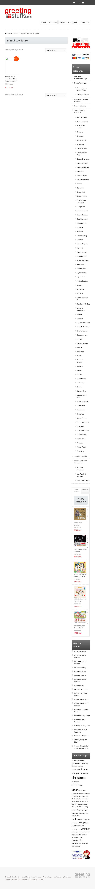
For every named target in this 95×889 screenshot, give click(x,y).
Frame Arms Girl (82, 211)
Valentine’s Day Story (82, 715)
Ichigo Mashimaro (83, 260)
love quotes (76, 825)
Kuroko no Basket (83, 304)
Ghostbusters (82, 223)
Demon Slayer (82, 175)
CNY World (80, 807)
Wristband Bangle (83, 480)
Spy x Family (81, 410)
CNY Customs (75, 801)
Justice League (82, 281)
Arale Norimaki (82, 117)
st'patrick (77, 834)
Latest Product (76, 490)
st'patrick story (79, 837)
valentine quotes (83, 843)
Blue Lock (80, 144)
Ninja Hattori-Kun (83, 327)
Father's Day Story (83, 813)
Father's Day (75, 813)
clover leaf (85, 799)
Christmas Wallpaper (81, 736)
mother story (83, 832)
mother (86, 828)
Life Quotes (83, 822)
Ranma (79, 356)
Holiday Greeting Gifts (82, 726)
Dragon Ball (81, 192)
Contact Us (84, 22)
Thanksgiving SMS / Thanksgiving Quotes (82, 747)
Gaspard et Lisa (82, 215)
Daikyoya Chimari (83, 167)
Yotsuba (80, 443)
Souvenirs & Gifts (80, 456)
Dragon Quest (82, 196)
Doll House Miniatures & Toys (80, 77)
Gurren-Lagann (82, 244)
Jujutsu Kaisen (82, 277)
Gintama (80, 227)
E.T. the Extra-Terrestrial (81, 201)
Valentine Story (76, 846)
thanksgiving (77, 840)
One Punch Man (82, 331)
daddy (86, 806)
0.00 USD (85, 7)
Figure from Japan (80, 83)
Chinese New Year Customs (80, 731)
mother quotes (75, 832)
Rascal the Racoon (80, 361)
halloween (77, 819)
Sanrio (79, 387)
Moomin (80, 318)
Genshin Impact (82, 219)
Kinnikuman (81, 289)
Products (53, 22)
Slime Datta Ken (82, 401)
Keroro (79, 285)
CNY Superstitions (80, 804)
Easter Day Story (80, 671)
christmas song (76, 796)
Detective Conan (83, 179)
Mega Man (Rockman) (81, 309)
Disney (79, 184)
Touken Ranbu (82, 434)
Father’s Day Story (80, 689)
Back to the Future (81, 126)
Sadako (79, 374)
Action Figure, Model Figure (82, 89)
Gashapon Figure (83, 94)
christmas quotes (85, 793)
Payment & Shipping (68, 22)
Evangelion (81, 207)
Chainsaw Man (82, 148)
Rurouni (79, 370)
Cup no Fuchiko (82, 163)
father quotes (75, 815)
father (85, 809)
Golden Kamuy (82, 235)
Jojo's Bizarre (81, 273)
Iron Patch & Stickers (81, 475)
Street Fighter (82, 418)
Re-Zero (80, 366)
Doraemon (80, 188)
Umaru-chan (81, 439)
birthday (75, 760)
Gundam (80, 239)
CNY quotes (82, 801)
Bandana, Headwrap (80, 469)
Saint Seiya (81, 383)
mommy (80, 829)
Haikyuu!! (80, 248)
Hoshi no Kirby (82, 256)
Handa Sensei (82, 252)
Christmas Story (80, 651)
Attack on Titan (82, 121)
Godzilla (80, 231)
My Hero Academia (83, 323)
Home (43, 22)
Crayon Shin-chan (83, 159)
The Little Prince (83, 422)
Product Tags (85, 489)
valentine (75, 843)
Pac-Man (80, 339)
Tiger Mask (80, 426)
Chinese (75, 766)
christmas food (75, 781)
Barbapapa (80, 136)
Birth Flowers (79, 685)
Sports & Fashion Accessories (80, 461)
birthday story (82, 763)
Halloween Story (80, 667)
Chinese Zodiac (85, 773)
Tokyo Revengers (83, 430)
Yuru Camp (80, 451)
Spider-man (81, 406)
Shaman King (81, 391)
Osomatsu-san (82, 335)
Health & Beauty (80, 106)
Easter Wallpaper (80, 675)
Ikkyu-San (80, 264)
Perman (79, 347)
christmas (79, 777)
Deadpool (80, 171)
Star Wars (80, 414)
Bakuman (80, 132)
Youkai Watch (81, 447)
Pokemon (80, 351)
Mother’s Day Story (81, 699)
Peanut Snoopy (82, 343)
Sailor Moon (81, 378)
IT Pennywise (81, 268)
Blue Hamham (82, 140)
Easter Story (76, 810)
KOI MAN (80, 293)
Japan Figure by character (79, 111)
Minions (79, 314)
